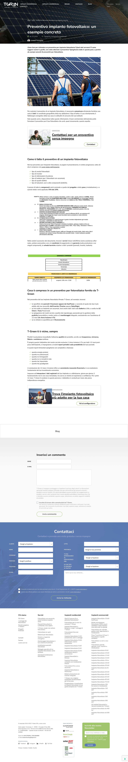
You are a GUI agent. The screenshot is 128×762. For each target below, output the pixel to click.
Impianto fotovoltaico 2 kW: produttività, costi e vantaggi (73, 637)
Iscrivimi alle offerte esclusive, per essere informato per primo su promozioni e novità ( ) (51, 592)
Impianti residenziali (28, 4)
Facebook (23, 743)
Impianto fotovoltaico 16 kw (100, 660)
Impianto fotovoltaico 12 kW (100, 655)
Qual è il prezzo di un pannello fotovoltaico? (71, 619)
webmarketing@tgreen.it (29, 737)
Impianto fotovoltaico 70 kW (100, 682)
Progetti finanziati (21, 629)
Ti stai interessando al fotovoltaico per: (68, 557)
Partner (20, 640)
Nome (29, 461)
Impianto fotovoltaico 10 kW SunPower (100, 619)
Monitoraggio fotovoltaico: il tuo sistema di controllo (46, 642)
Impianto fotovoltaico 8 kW (99, 650)
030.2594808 (35, 736)
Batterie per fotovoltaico (45, 635)
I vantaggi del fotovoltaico (22, 621)
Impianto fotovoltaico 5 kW (73, 648)
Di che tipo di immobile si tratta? (68, 566)
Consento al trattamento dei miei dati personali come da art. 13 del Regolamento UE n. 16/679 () (54, 589)
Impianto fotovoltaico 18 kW (100, 663)
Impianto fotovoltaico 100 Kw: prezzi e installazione (99, 685)
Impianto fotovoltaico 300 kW (99, 701)
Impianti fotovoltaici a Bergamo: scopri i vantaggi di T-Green (74, 628)
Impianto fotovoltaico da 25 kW (100, 668)
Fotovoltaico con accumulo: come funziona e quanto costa (46, 620)
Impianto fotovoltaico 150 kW (99, 689)
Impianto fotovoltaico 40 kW (100, 674)
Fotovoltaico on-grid (44, 632)
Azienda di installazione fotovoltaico (45, 655)
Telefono (12, 566)
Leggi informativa (81, 589)
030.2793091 (27, 736)
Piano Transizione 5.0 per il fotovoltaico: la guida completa (99, 637)
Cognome (12, 555)
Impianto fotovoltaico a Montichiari (72, 670)
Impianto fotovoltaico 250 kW (99, 697)
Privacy (20, 748)
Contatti (23, 6)
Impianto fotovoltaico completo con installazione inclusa (73, 662)
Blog (90, 4)
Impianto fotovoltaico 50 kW (100, 677)
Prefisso (12, 561)
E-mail (29, 466)
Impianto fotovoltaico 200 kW (99, 693)
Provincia (67, 549)
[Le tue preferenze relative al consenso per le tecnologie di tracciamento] (125, 759)
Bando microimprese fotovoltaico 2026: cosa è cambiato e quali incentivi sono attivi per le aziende (99, 625)
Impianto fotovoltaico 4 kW (73, 646)
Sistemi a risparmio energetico (44, 637)
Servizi (118, 4)
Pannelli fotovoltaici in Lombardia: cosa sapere (45, 624)
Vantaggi (79, 4)
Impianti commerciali (50, 4)
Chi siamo (110, 4)
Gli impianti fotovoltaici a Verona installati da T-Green (100, 705)
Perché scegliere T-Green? (23, 625)
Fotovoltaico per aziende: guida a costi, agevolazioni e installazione (100, 631)
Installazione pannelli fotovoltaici (44, 646)
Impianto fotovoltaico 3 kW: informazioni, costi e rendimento (73, 641)
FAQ (108, 6)
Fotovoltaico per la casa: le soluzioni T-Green (73, 623)
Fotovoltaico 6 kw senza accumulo (72, 666)
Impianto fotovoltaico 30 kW (100, 672)
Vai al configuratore (87, 403)
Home (28, 20)
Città (66, 544)
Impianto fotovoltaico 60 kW (100, 679)
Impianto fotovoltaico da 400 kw (100, 709)
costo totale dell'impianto (50, 167)
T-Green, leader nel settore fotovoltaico (46, 629)
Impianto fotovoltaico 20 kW (100, 665)
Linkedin (41, 743)
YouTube (49, 743)
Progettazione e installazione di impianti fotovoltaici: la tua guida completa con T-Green (74, 685)
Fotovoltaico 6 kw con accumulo (71, 633)
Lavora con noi (22, 643)
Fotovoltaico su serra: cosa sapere (99, 641)
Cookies (25, 748)
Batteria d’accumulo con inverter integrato (72, 674)
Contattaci (91, 144)
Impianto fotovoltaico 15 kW (100, 658)
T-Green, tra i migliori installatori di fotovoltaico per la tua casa (73, 679)
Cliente (11, 544)
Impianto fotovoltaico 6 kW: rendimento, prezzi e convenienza (73, 652)
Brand (67, 4)
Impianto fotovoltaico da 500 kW (100, 713)
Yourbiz (35, 748)
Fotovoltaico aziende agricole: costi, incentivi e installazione (99, 646)
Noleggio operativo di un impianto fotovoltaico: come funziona (46, 651)
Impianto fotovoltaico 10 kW (100, 653)
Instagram (32, 743)
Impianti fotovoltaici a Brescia (71, 657)
